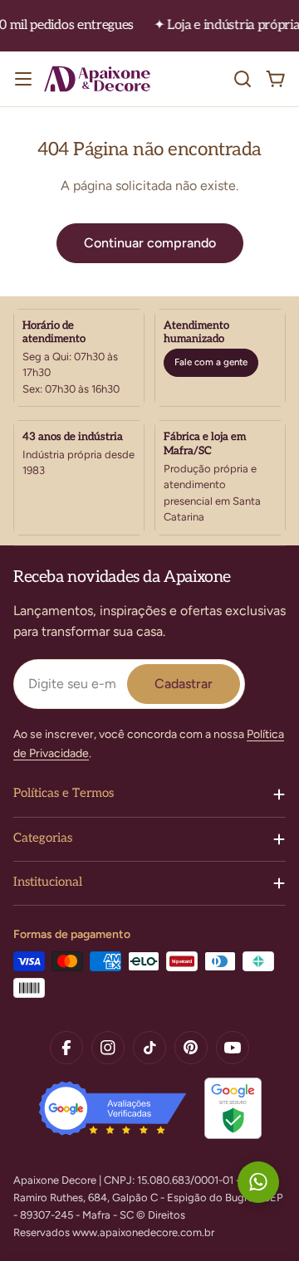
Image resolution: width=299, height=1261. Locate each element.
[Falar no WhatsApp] (258, 1182)
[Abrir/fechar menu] (23, 79)
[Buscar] (242, 79)
